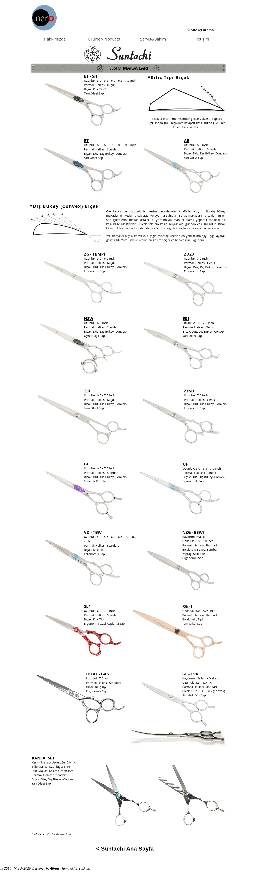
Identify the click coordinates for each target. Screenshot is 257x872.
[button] (128, 68)
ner (41, 17)
